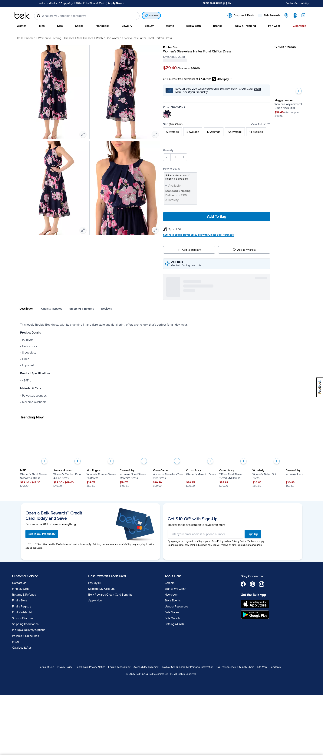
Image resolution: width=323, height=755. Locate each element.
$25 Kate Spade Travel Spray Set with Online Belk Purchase (198, 234)
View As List (258, 124)
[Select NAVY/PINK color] (167, 114)
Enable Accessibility (297, 3)
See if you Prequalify (195, 92)
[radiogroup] (216, 131)
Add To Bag (216, 216)
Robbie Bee (170, 47)
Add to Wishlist (246, 249)
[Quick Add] (299, 91)
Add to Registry (191, 249)
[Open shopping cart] (303, 15)
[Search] (39, 16)
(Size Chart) (176, 124)
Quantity (168, 150)
